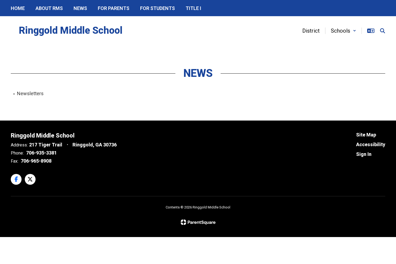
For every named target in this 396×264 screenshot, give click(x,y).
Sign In (363, 154)
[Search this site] (382, 30)
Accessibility (370, 144)
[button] (343, 31)
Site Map (366, 135)
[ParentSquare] (198, 222)
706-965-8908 (36, 161)
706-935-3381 (41, 153)
